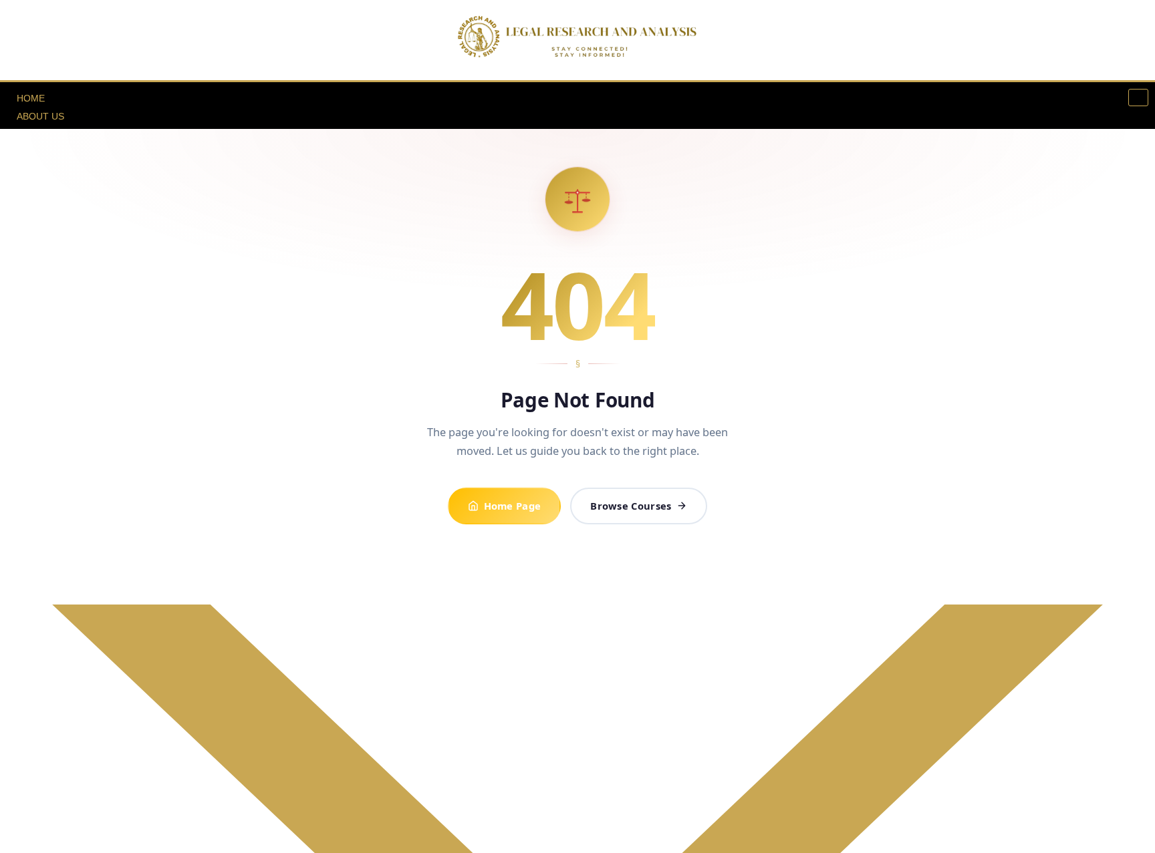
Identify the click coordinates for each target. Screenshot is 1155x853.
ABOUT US (40, 116)
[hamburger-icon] (1138, 97)
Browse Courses (630, 505)
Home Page (512, 505)
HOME (31, 98)
